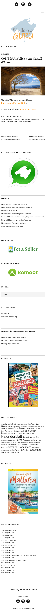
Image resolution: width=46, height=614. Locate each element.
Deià (15, 431)
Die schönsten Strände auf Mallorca (14, 204)
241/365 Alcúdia (7, 535)
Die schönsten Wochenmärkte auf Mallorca (16, 207)
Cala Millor (31, 426)
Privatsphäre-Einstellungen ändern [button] (13, 337)
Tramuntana (27, 121)
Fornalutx (14, 433)
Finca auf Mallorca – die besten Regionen (16, 220)
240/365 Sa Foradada (8, 540)
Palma (19, 440)
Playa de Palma (24, 442)
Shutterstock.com (28, 109)
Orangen (12, 440)
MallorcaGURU (29, 608)
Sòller (13, 450)
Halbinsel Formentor (26, 433)
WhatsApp (16, 452)
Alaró (17, 119)
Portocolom (33, 445)
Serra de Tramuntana (14, 121)
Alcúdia (4, 424)
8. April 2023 (5, 54)
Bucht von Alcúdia (22, 424)
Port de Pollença (12, 444)
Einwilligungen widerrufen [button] (10, 344)
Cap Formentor (7, 431)
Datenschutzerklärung (9, 317)
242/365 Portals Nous (9, 530)
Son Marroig (35, 447)
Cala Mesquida (22, 426)
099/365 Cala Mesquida (37, 138)
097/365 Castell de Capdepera (10, 138)
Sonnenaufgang (6, 450)
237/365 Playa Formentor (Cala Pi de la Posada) (18, 555)
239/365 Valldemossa (8, 545)
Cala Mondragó (39, 426)
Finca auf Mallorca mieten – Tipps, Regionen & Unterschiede (22, 217)
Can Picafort (30, 428)
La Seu (36, 437)
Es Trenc (20, 431)
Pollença (4, 445)
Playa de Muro (13, 442)
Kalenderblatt (9, 47)
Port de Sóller (23, 444)
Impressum (5, 313)
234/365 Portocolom (8, 570)
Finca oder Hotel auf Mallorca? (12, 226)
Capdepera (38, 428)
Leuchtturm (5, 440)
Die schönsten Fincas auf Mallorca (13, 223)
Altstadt (10, 424)
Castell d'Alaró (25, 119)
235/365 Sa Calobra (8, 565)
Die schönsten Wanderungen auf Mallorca (16, 214)
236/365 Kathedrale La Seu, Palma (13, 560)
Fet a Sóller (29, 430)
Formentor (5, 433)
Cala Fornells (12, 426)
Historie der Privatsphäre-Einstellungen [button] (15, 340)
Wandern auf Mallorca (9, 210)
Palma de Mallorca (30, 440)
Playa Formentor (35, 442)
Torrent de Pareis (21, 450)
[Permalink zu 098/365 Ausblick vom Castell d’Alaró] (23, 95)
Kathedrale (27, 437)
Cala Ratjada (20, 428)
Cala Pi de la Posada (7, 428)
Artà (15, 424)
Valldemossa (6, 452)
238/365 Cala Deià (7, 550)
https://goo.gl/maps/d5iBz (13, 103)
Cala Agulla (31, 424)
